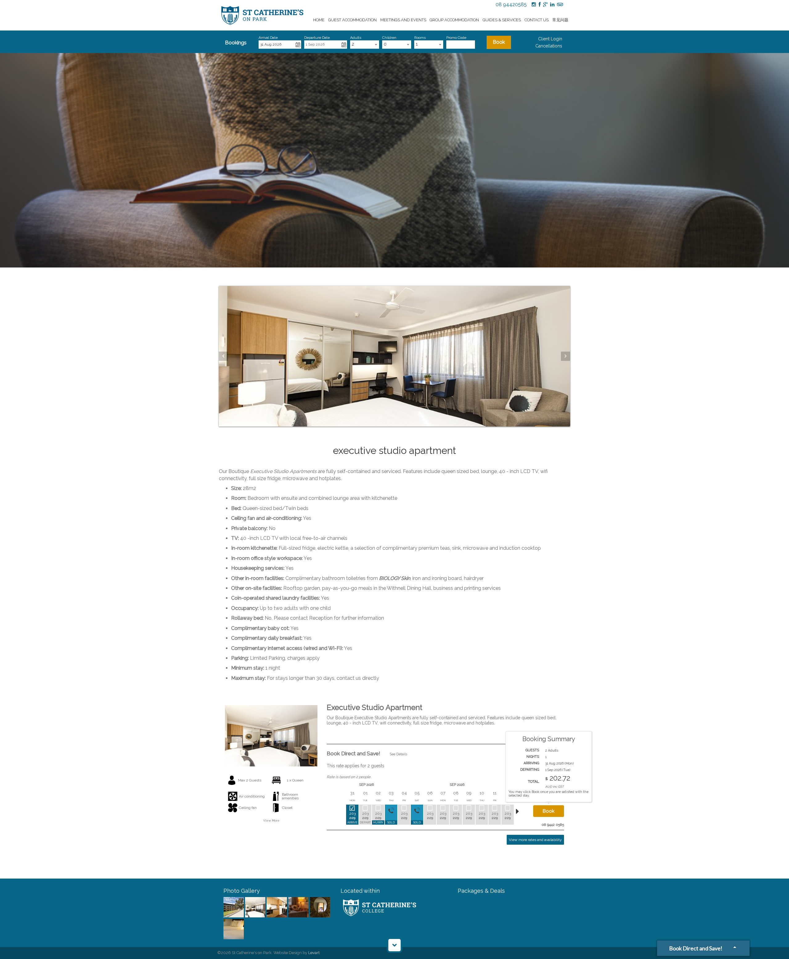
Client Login (550, 38)
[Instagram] (534, 4)
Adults (355, 37)
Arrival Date (268, 37)
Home (319, 20)
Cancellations (548, 45)
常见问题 (560, 20)
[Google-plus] (545, 4)
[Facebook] (539, 4)
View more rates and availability (535, 840)
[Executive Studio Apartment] (256, 908)
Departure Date (317, 37)
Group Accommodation (454, 20)
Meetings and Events (403, 20)
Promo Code (456, 37)
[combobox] (364, 44)
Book (499, 42)
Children (389, 37)
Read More (555, 739)
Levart (314, 952)
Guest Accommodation (352, 20)
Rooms (420, 37)
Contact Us (537, 20)
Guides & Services (502, 20)
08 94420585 (511, 4)
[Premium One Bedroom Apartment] (234, 908)
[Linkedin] (552, 4)
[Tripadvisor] (560, 4)
